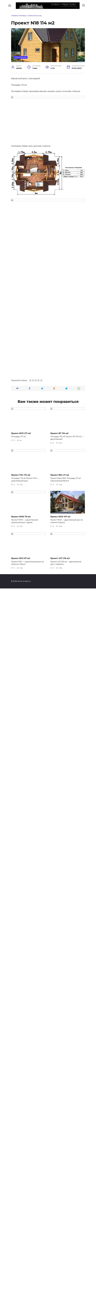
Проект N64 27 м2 (59, 475)
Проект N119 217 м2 (21, 433)
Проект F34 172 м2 (20, 475)
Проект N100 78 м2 (21, 517)
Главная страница (18, 16)
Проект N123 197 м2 (60, 517)
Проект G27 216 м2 (60, 558)
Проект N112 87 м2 (20, 558)
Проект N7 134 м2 (59, 433)
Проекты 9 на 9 (20, 57)
